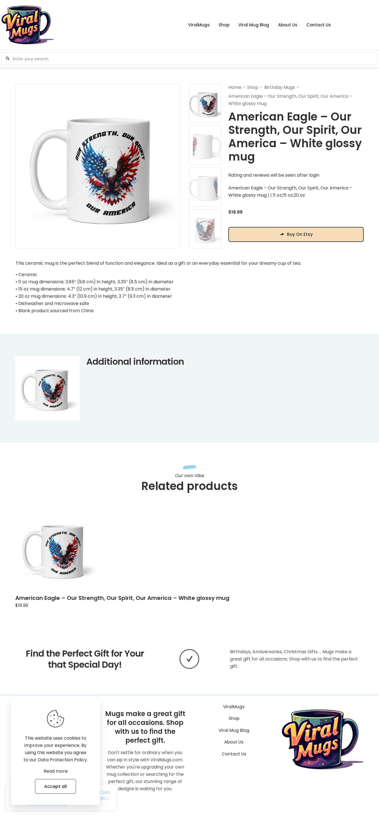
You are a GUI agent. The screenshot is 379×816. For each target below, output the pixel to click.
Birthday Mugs (279, 87)
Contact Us (234, 754)
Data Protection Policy (62, 760)
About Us (234, 742)
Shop (252, 87)
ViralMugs (234, 707)
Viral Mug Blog (234, 730)
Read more (56, 771)
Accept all (55, 786)
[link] (56, 549)
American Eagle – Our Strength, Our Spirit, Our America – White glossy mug (122, 598)
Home (234, 87)
